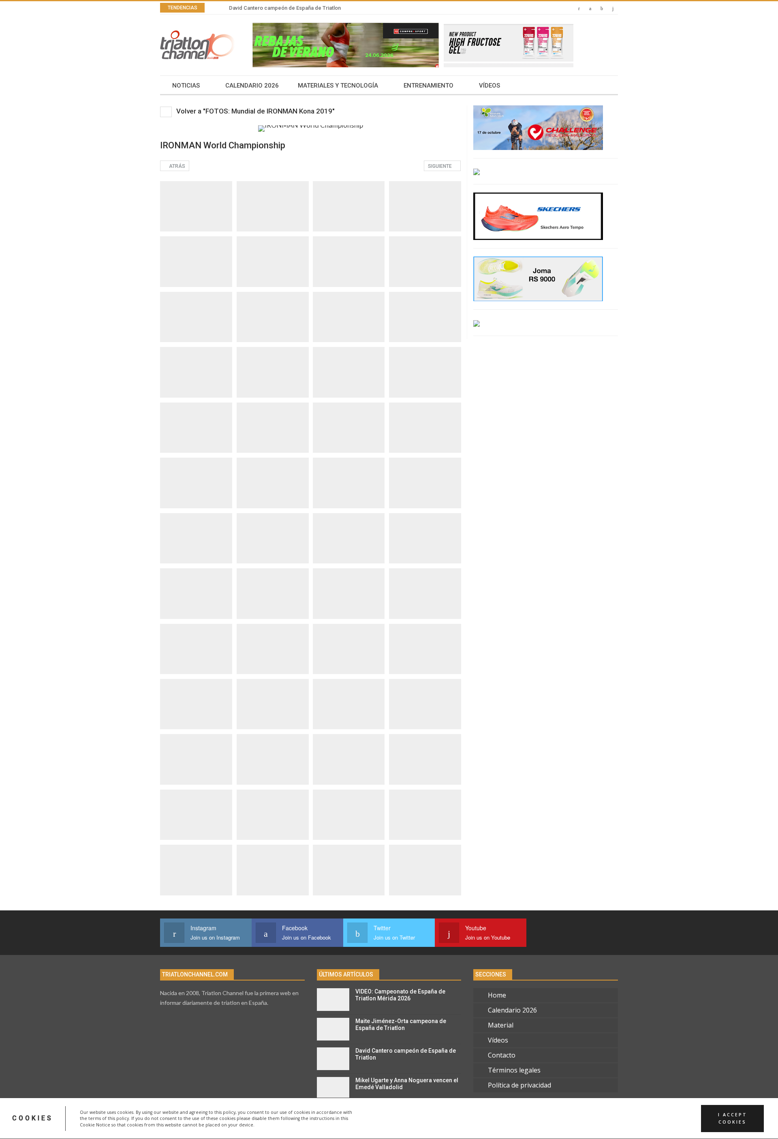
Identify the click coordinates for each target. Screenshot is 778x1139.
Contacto (501, 1055)
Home (497, 995)
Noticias (186, 85)
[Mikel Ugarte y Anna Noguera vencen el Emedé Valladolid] (333, 1088)
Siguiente (440, 166)
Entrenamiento (428, 85)
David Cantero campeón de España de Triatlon (285, 8)
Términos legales (514, 1070)
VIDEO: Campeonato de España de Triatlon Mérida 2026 (400, 995)
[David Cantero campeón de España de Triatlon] (333, 1058)
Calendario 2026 (252, 85)
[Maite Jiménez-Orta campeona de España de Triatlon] (333, 1029)
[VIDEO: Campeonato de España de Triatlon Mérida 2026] (333, 999)
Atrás (176, 166)
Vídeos (489, 85)
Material (500, 1025)
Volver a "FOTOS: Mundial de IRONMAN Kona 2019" (255, 111)
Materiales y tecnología (338, 85)
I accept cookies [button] (732, 1118)
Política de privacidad (519, 1085)
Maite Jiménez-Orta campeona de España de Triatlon (400, 1024)
